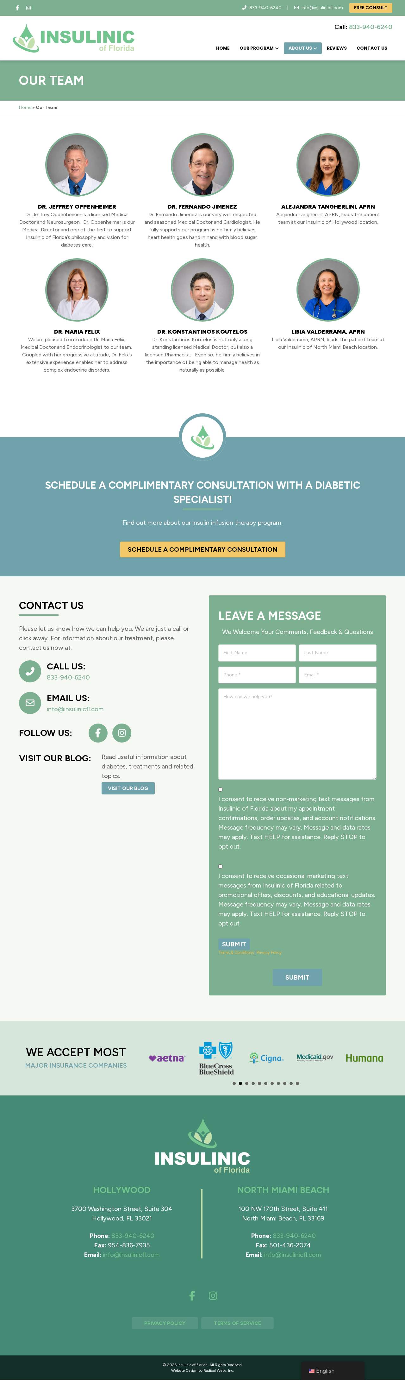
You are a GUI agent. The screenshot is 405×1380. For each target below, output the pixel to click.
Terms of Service (237, 1323)
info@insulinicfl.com (322, 7)
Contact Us (372, 48)
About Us (300, 48)
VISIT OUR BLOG (128, 788)
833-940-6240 (265, 7)
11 (297, 1083)
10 (291, 1083)
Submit (234, 944)
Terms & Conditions (236, 952)
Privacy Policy (269, 952)
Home (223, 48)
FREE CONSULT (371, 7)
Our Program (257, 48)
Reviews (337, 48)
